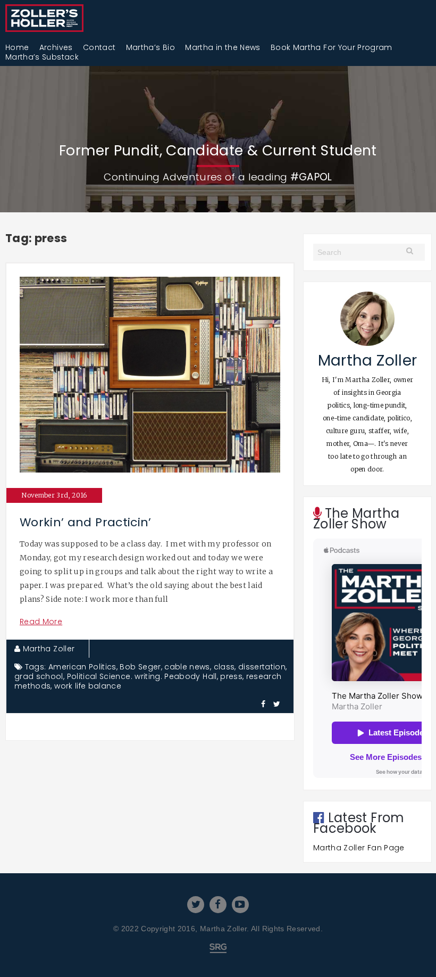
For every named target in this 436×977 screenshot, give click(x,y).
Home (17, 47)
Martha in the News (222, 47)
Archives (56, 47)
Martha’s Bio (150, 47)
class (224, 666)
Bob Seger (140, 666)
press (231, 676)
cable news (187, 666)
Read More (41, 621)
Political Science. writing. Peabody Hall (142, 676)
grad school (38, 676)
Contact (99, 47)
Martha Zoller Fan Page (359, 847)
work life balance (87, 686)
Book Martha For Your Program (331, 47)
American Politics (82, 666)
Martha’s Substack (42, 57)
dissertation (262, 666)
